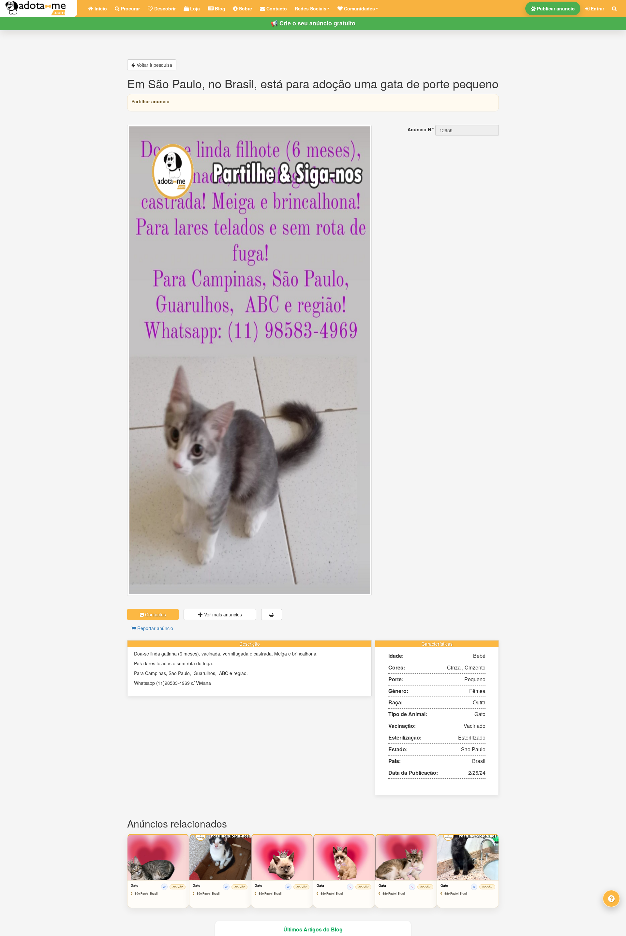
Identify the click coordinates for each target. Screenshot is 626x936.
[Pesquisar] (614, 8)
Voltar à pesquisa (153, 65)
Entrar (596, 8)
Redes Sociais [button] (310, 8)
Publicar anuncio (555, 8)
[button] (357, 8)
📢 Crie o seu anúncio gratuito (313, 23)
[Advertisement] (440, 177)
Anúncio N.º (421, 129)
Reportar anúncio (154, 628)
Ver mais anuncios (222, 614)
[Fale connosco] (611, 898)
